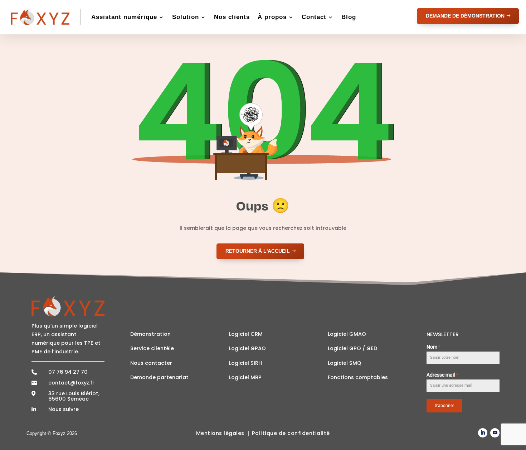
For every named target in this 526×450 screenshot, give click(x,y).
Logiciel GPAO (247, 348)
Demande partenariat (159, 377)
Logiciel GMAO (347, 334)
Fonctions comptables (358, 377)
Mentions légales (220, 433)
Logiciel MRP (245, 377)
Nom (433, 347)
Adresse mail (442, 375)
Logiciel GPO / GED (352, 348)
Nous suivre (63, 409)
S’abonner (444, 405)
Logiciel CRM (246, 334)
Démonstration (150, 334)
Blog (348, 17)
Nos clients (232, 17)
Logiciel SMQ (344, 363)
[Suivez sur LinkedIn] (482, 432)
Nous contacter (151, 363)
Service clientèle (152, 348)
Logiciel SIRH (245, 363)
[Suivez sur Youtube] (495, 432)
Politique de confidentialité (291, 433)
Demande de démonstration (465, 16)
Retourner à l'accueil (257, 251)
